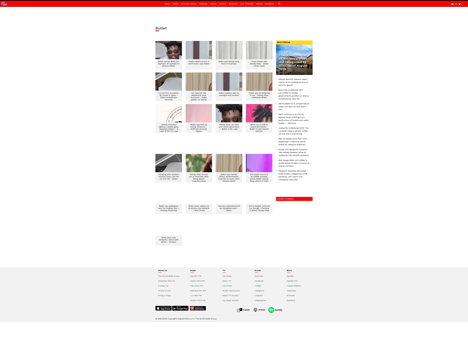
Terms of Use (164, 290)
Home (167, 4)
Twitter (258, 286)
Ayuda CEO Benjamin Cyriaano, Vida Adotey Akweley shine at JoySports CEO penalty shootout (293, 152)
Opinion (222, 4)
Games (290, 276)
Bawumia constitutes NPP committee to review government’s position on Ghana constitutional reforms (293, 94)
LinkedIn (259, 295)
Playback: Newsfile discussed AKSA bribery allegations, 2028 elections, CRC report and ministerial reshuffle (292, 175)
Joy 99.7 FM (195, 276)
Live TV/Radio (247, 4)
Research (233, 4)
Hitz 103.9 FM (196, 286)
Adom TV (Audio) (230, 295)
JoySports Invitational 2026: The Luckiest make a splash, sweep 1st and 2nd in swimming (293, 131)
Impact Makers (294, 286)
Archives (291, 295)
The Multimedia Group (169, 276)
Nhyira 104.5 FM (197, 300)
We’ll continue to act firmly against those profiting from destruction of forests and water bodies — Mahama (293, 118)
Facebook (259, 281)
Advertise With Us (166, 281)
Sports (213, 4)
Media (259, 4)
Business (203, 4)
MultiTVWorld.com (231, 290)
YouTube (259, 276)
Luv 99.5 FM (196, 295)
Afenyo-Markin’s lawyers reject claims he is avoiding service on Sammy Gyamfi (293, 82)
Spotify (278, 310)
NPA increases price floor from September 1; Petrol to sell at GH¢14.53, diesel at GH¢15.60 (292, 142)
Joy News (226, 276)
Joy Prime (227, 286)
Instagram (259, 290)
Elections (269, 4)
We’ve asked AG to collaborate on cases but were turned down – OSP (294, 106)
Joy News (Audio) (230, 300)
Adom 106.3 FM (197, 281)
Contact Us (163, 286)
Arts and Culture (189, 4)
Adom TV (226, 281)
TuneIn (246, 310)
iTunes (261, 310)
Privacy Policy (164, 295)
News (175, 4)
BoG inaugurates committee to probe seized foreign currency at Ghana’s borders (293, 163)
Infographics (260, 300)
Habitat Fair (292, 281)
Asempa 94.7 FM (198, 290)
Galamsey (291, 290)
